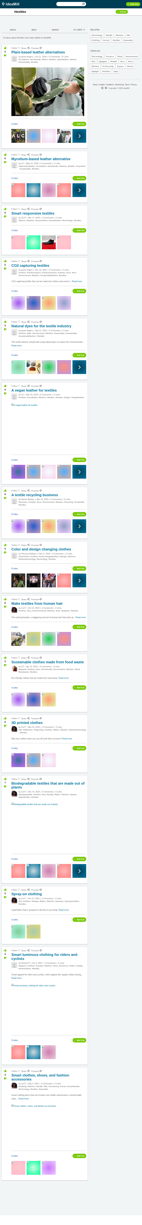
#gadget (95, 71)
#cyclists (39, 966)
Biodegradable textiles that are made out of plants (48, 785)
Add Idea (134, 4)
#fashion (63, 166)
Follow (123, 12)
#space (120, 66)
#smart (63, 1086)
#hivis (55, 966)
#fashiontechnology (27, 559)
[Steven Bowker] (14, 501)
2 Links (58, 898)
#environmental (39, 611)
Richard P (25, 963)
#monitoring (54, 1086)
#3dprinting (39, 730)
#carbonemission (49, 272)
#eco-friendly (47, 794)
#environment (25, 275)
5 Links (65, 57)
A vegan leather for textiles (34, 390)
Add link (81, 124)
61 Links (78, 30)
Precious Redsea (28, 554)
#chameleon (24, 556)
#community (108, 66)
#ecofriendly (35, 59)
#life (45, 1086)
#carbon (22, 272)
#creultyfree (32, 397)
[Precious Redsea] (14, 556)
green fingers (27, 57)
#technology (67, 220)
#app (116, 71)
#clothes (61, 272)
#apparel (22, 669)
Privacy (134, 85)
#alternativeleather (27, 166)
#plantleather (63, 59)
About (95, 85)
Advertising (119, 85)
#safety (79, 966)
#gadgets (103, 61)
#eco (74, 272)
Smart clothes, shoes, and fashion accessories (40, 1077)
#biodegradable (25, 794)
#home (130, 66)
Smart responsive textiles (32, 213)
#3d (20, 730)
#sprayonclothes (72, 901)
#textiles (34, 62)
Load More (45, 1191)
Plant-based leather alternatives (38, 52)
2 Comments (47, 898)
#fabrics (22, 220)
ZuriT (23, 218)
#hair (58, 611)
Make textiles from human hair (37, 603)
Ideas (13, 30)
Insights (102, 85)
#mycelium (81, 166)
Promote (35, 48)
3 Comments (45, 666)
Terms (127, 85)
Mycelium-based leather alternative (40, 159)
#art (20, 901)
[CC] (14, 165)
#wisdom (106, 71)
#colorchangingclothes (49, 556)
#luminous (63, 966)
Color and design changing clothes (41, 549)
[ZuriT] (14, 219)
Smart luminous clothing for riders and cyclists (44, 957)
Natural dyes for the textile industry (41, 326)
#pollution (65, 611)
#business (23, 502)
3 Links (56, 666)
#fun (93, 61)
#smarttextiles (55, 220)
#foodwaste (24, 672)
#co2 (68, 272)
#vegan (67, 397)
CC (22, 163)
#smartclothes (41, 220)
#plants (73, 59)
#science (110, 56)
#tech (130, 61)
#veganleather (77, 397)
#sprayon (59, 901)
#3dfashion (28, 730)
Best (34, 30)
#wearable (43, 1089)
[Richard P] (14, 965)
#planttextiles (24, 797)
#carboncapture (34, 272)
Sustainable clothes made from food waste (47, 662)
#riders (72, 966)
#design (63, 556)
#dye (29, 333)
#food (77, 669)
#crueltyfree (24, 59)
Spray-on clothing (26, 894)
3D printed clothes (27, 723)
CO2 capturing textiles (30, 265)
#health (39, 1086)
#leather (52, 59)
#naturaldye (59, 333)
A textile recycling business (34, 495)
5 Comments (54, 57)
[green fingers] (14, 58)
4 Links (59, 218)
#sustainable (24, 62)
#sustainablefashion (49, 275)
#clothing (22, 1086)
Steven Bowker (27, 499)
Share (23, 48)
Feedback (110, 85)
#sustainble (79, 502)
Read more (77, 281)
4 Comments (47, 218)
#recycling (68, 502)
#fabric (45, 59)
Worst (55, 30)
